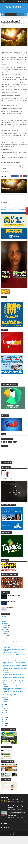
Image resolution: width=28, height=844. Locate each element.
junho (4, 636)
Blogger (24, 821)
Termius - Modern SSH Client (13, 595)
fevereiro (5, 699)
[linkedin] (22, 1)
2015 (3, 719)
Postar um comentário (6, 205)
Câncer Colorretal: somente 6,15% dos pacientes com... (14, 655)
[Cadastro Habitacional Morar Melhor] (14, 239)
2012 (3, 725)
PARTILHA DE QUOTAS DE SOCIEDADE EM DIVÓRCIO (14, 644)
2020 (3, 708)
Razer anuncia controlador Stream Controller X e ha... (14, 678)
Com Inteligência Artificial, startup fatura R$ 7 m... (15, 660)
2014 (3, 721)
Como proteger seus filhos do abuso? (9, 190)
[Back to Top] (14, 833)
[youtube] (26, 1)
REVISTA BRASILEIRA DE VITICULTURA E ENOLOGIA (14, 668)
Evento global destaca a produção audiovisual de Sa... (14, 662)
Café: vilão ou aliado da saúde (10, 652)
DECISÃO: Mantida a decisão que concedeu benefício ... (13, 692)
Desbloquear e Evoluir (11, 607)
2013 (3, 723)
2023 (3, 623)
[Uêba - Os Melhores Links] (5, 293)
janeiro (5, 701)
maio (4, 638)
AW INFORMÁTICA (13, 7)
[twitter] (24, 1)
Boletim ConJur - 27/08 (13, 800)
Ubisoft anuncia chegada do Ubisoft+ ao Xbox (14, 681)
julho (4, 633)
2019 (3, 710)
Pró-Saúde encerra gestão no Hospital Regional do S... (15, 666)
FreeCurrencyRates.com (5, 381)
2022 (3, 704)
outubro (5, 627)
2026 (3, 617)
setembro (5, 629)
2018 (3, 713)
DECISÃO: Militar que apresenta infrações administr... (12, 688)
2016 (3, 717)
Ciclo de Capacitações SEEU (9, 695)
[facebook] (18, 1)
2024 (3, 621)
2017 (3, 715)
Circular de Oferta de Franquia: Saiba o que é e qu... (14, 674)
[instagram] (20, 1)
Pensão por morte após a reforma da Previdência (14, 642)
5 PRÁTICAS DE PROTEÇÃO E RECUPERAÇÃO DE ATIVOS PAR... (14, 646)
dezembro (5, 625)
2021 (3, 706)
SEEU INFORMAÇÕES (11, 601)
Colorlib (16, 834)
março (5, 697)
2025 (3, 619)
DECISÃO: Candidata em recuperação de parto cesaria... (13, 685)
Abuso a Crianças (5, 188)
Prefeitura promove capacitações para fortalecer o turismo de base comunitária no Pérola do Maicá (17, 813)
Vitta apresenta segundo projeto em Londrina (14, 658)
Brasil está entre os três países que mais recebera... (12, 671)
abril (4, 640)
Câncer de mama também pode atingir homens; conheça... (14, 650)
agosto (5, 631)
